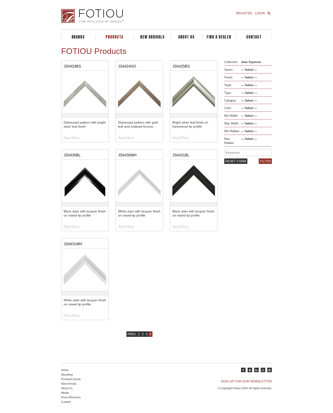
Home (65, 370)
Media (65, 392)
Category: (230, 100)
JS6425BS (181, 66)
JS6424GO (127, 66)
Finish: (228, 77)
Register (244, 13)
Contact (253, 37)
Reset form (235, 161)
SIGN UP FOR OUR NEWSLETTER (246, 381)
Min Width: (231, 115)
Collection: (231, 62)
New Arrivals (152, 37)
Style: (228, 85)
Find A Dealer (219, 37)
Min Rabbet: (232, 131)
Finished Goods (71, 379)
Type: (228, 93)
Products (114, 37)
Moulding (67, 374)
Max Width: (231, 123)
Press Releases (71, 397)
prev (132, 334)
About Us (186, 37)
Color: (228, 108)
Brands (78, 37)
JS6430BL (72, 155)
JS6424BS (72, 66)
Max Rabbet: (229, 141)
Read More (72, 137)
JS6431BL (180, 155)
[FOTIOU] (112, 16)
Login (260, 13)
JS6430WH (127, 155)
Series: (229, 69)
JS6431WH (73, 244)
